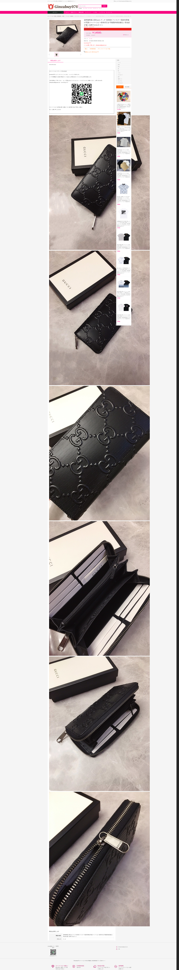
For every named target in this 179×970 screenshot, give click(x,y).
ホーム (67, 12)
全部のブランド (74, 12)
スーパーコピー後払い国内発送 (55, 16)
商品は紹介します (55, 60)
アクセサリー (120, 74)
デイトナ (100, 8)
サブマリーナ (95, 8)
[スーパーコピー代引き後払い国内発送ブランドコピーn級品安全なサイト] (63, 7)
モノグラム (85, 8)
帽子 (119, 76)
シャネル (95, 12)
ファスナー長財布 (69, 16)
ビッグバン (90, 8)
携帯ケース (120, 78)
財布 (63, 16)
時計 (119, 66)
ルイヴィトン (88, 12)
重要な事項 (81, 12)
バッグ (119, 62)
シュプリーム (102, 12)
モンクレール (109, 12)
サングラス (120, 80)
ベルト (119, 72)
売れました (126, 34)
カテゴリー (55, 12)
